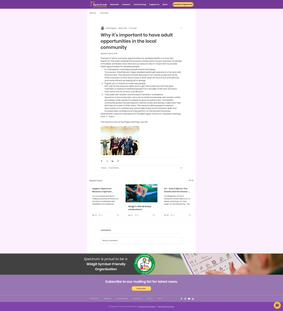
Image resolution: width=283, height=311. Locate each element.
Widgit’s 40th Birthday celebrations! (139, 208)
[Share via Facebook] (102, 161)
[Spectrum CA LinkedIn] (193, 298)
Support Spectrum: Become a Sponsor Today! (102, 190)
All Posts (93, 13)
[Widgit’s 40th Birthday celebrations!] (142, 193)
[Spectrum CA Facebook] (181, 298)
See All (191, 180)
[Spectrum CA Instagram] (185, 298)
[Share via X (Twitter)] (107, 161)
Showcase (104, 13)
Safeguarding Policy (147, 306)
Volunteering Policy (166, 306)
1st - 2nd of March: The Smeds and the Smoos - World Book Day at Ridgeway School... (176, 190)
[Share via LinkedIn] (112, 161)
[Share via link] (118, 161)
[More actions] (181, 28)
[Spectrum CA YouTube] (189, 298)
